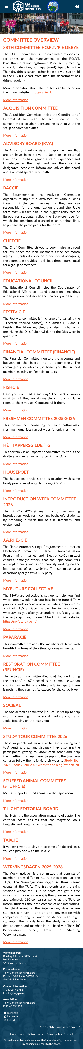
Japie (22, 1034)
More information (15, 100)
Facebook (12, 1013)
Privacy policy (54, 1034)
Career (41, 1034)
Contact (68, 1034)
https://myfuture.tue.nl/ (20, 621)
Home (13, 1034)
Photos (31, 1034)
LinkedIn (12, 1020)
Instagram (13, 1016)
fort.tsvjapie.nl (40, 92)
